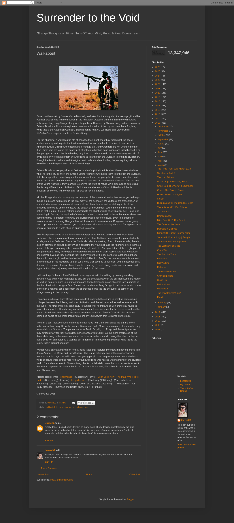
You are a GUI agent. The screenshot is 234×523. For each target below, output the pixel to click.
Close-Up (162, 280)
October (162, 135)
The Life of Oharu (165, 177)
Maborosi (162, 267)
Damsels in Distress (167, 229)
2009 (158, 325)
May (160, 156)
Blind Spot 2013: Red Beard (171, 220)
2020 (158, 93)
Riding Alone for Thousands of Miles (175, 203)
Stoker (160, 199)
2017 (158, 105)
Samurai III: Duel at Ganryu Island (173, 233)
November (163, 131)
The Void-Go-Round (186, 389)
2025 (158, 71)
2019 (158, 97)
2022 (158, 84)
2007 (158, 329)
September (163, 139)
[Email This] (79, 403)
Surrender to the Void (88, 18)
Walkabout (162, 288)
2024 (158, 76)
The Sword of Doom (167, 254)
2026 (158, 67)
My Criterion (186, 384)
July (160, 148)
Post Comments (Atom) (61, 480)
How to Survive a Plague (169, 194)
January (162, 307)
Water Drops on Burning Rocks (172, 181)
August (161, 143)
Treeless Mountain (166, 271)
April (160, 161)
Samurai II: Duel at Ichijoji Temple (173, 237)
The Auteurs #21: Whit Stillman (172, 207)
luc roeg (72, 407)
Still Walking (163, 263)
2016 (158, 110)
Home (89, 474)
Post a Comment (49, 468)
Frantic (160, 297)
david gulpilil (50, 407)
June (160, 152)
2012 (158, 312)
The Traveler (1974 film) (169, 293)
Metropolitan (163, 284)
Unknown (49, 423)
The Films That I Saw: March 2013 (174, 168)
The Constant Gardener (169, 224)
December (163, 126)
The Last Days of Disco (168, 246)
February (162, 302)
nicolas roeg (82, 407)
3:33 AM (49, 440)
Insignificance (78, 380)
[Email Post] (73, 403)
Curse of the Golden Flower (170, 190)
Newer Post (43, 474)
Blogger (130, 499)
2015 (158, 114)
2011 (158, 316)
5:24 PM (49, 462)
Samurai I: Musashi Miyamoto (171, 241)
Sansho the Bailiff (166, 173)
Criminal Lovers (165, 276)
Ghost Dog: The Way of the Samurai (175, 186)
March (161, 165)
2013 (158, 123)
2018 (158, 101)
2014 (158, 118)
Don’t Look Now (106, 376)
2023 (158, 80)
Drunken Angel (164, 216)
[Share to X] (86, 403)
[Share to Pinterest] (93, 403)
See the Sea (163, 211)
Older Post (134, 474)
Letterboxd (185, 381)
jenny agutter (62, 407)
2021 (158, 88)
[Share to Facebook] (89, 403)
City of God (162, 250)
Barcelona (162, 258)
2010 (158, 321)
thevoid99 (50, 450)
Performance (65, 376)
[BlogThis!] (82, 403)
